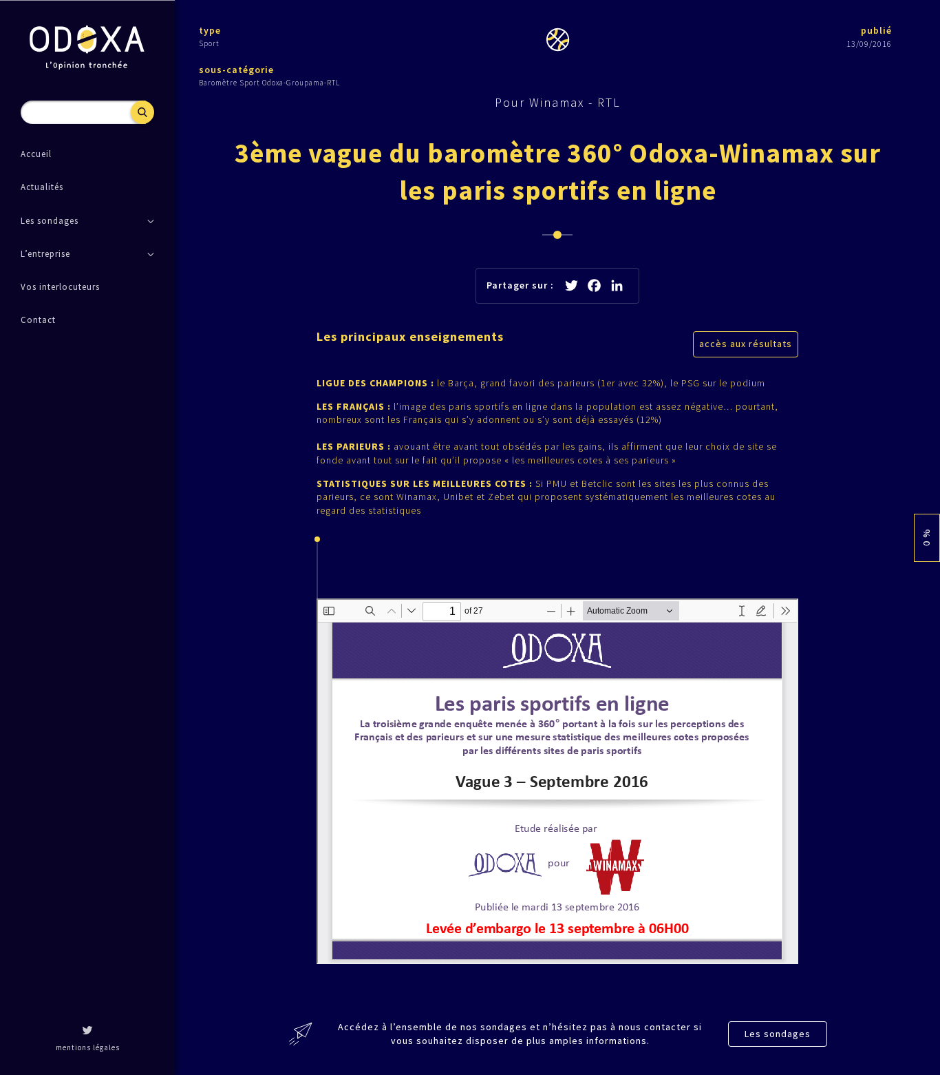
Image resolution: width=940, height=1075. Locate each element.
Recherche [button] (142, 112)
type (210, 30)
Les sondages (778, 1033)
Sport (209, 43)
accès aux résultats (745, 343)
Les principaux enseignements (410, 336)
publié (876, 30)
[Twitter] (87, 1031)
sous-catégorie (236, 69)
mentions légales (88, 1047)
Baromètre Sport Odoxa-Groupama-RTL (269, 82)
